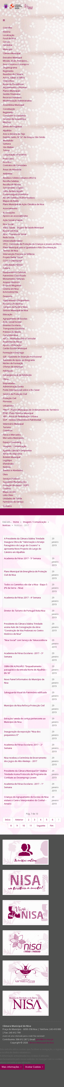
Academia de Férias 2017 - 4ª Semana (22, 597)
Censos (6, 42)
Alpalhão (7, 130)
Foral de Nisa (9, 38)
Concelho (7, 27)
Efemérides (8, 463)
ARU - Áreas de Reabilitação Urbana (20, 416)
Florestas (7, 401)
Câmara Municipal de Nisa (41, 1042)
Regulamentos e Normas (15, 87)
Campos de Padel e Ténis (15, 307)
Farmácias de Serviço (13, 501)
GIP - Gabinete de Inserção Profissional (22, 356)
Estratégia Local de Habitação (17, 375)
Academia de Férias (12, 342)
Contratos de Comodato (15, 165)
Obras (6, 379)
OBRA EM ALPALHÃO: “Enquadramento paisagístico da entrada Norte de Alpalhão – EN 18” (25, 669)
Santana (7, 144)
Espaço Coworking (12, 442)
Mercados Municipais (13, 438)
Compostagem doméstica (15, 194)
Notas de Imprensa (12, 453)
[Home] (4, 24)
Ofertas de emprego (13, 366)
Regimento (8, 71)
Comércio (7, 430)
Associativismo (10, 208)
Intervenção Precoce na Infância (18, 254)
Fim (51, 825)
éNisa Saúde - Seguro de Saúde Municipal (23, 227)
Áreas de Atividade (12, 169)
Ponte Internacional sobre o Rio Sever (21, 390)
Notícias (7, 467)
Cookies (7, 488)
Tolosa (6, 150)
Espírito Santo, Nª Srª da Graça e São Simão (24, 137)
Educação (7, 314)
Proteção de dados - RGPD (16, 485)
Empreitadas (9, 383)
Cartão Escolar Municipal (15, 348)
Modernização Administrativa (17, 100)
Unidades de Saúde (12, 498)
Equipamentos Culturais (14, 272)
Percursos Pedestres (13, 304)
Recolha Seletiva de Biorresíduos (19, 197)
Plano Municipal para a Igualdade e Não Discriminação (29, 247)
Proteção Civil (9, 398)
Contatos (7, 506)
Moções (7, 122)
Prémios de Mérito (12, 332)
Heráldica (7, 45)
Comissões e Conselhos (14, 115)
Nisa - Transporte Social (14, 234)
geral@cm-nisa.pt (44, 1039)
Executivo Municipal (12, 57)
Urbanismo (8, 405)
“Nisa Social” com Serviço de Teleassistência (25, 640)
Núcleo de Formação (13, 363)
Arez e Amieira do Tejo (14, 134)
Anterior (19, 819)
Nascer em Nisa (10, 231)
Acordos (7, 162)
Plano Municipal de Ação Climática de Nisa (23, 204)
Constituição (9, 109)
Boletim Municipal (11, 457)
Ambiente (7, 173)
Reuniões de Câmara (13, 74)
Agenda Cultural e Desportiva (17, 450)
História (6, 32)
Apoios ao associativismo (15, 216)
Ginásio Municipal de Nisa (15, 310)
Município (7, 49)
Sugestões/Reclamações (15, 482)
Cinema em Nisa (11, 289)
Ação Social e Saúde (13, 220)
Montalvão (8, 140)
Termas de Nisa (10, 250)
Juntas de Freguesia (12, 126)
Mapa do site (9, 492)
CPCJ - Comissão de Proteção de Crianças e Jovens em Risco (32, 244)
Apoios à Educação (12, 345)
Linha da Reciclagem (13, 191)
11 (31, 825)
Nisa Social (8, 224)
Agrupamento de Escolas (15, 318)
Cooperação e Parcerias (14, 154)
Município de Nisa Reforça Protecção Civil (24, 705)
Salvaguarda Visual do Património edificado (25, 692)
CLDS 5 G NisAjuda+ (12, 260)
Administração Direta (13, 386)
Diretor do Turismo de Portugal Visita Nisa (24, 610)
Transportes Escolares (14, 328)
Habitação (8, 371)
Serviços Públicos (11, 478)
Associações (9, 212)
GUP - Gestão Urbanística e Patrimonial (22, 420)
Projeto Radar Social (13, 257)
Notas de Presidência (13, 84)
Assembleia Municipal (13, 105)
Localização (8, 35)
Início (7, 819)
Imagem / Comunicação (14, 446)
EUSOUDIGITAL (10, 292)
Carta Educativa (10, 335)
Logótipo (7, 460)
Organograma (10, 67)
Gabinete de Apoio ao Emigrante (19, 360)
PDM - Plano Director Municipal (18, 413)
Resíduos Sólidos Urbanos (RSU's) (19, 178)
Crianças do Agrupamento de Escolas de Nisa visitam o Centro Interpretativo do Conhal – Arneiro (26, 800)
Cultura (6, 268)
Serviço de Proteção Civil (15, 394)
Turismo (7, 427)
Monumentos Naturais (14, 279)
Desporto (7, 296)
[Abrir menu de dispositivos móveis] (4, 20)
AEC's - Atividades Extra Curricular (19, 338)
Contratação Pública (13, 264)
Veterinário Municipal (13, 424)
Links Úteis (8, 495)
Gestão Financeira (11, 94)
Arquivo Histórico (11, 282)
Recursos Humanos (12, 97)
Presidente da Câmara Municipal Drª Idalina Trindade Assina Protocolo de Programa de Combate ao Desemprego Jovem (25, 774)
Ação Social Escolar (12, 322)
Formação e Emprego (13, 352)
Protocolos (8, 158)
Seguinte (41, 825)
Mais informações (10, 1067)
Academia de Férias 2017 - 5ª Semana (22, 558)
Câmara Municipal (11, 53)
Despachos (8, 81)
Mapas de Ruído (11, 201)
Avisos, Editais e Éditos (14, 77)
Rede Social (8, 237)
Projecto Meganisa (12, 285)
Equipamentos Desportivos (16, 300)
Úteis (5, 474)
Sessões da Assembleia (14, 119)
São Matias (8, 147)
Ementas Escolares (12, 325)
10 (23, 825)
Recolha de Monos (12, 184)
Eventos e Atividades (13, 470)
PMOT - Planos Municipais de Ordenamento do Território (31, 410)
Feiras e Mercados (12, 434)
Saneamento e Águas (13, 187)
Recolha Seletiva (11, 181)
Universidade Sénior (13, 241)
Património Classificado (14, 275)
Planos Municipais (11, 91)
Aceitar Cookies (33, 1067)
